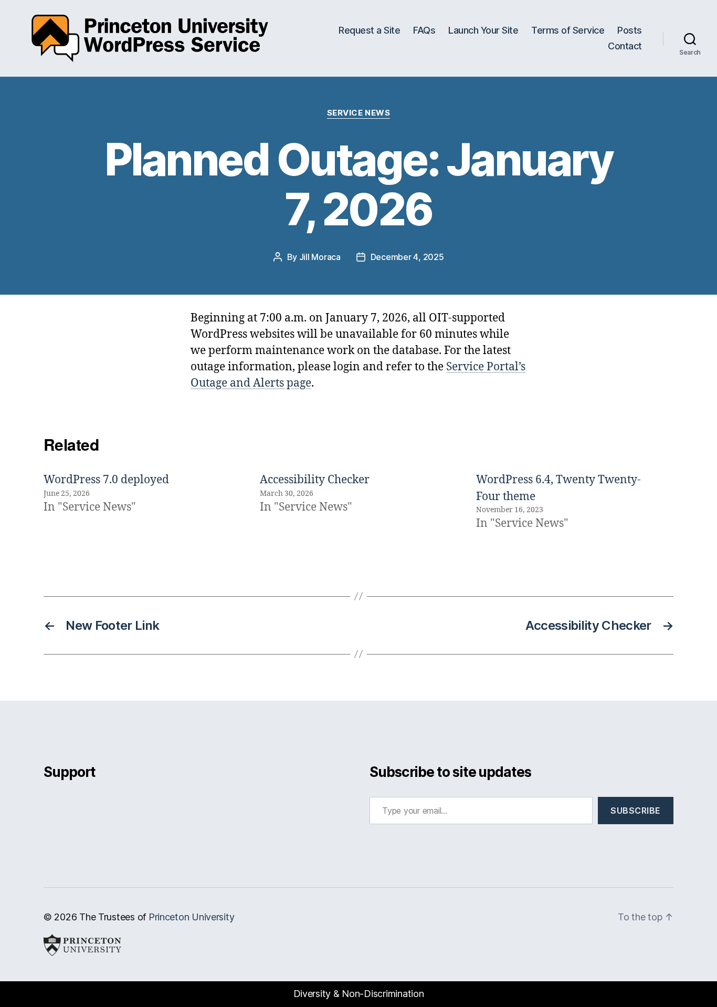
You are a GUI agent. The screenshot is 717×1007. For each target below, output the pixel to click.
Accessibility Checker (315, 480)
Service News (359, 113)
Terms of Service (567, 30)
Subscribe (635, 810)
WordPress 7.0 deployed (106, 480)
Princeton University (192, 916)
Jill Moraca (320, 257)
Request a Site (369, 30)
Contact (625, 45)
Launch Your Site (483, 30)
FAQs (424, 30)
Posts (629, 30)
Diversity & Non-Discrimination (358, 993)
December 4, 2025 (407, 257)
